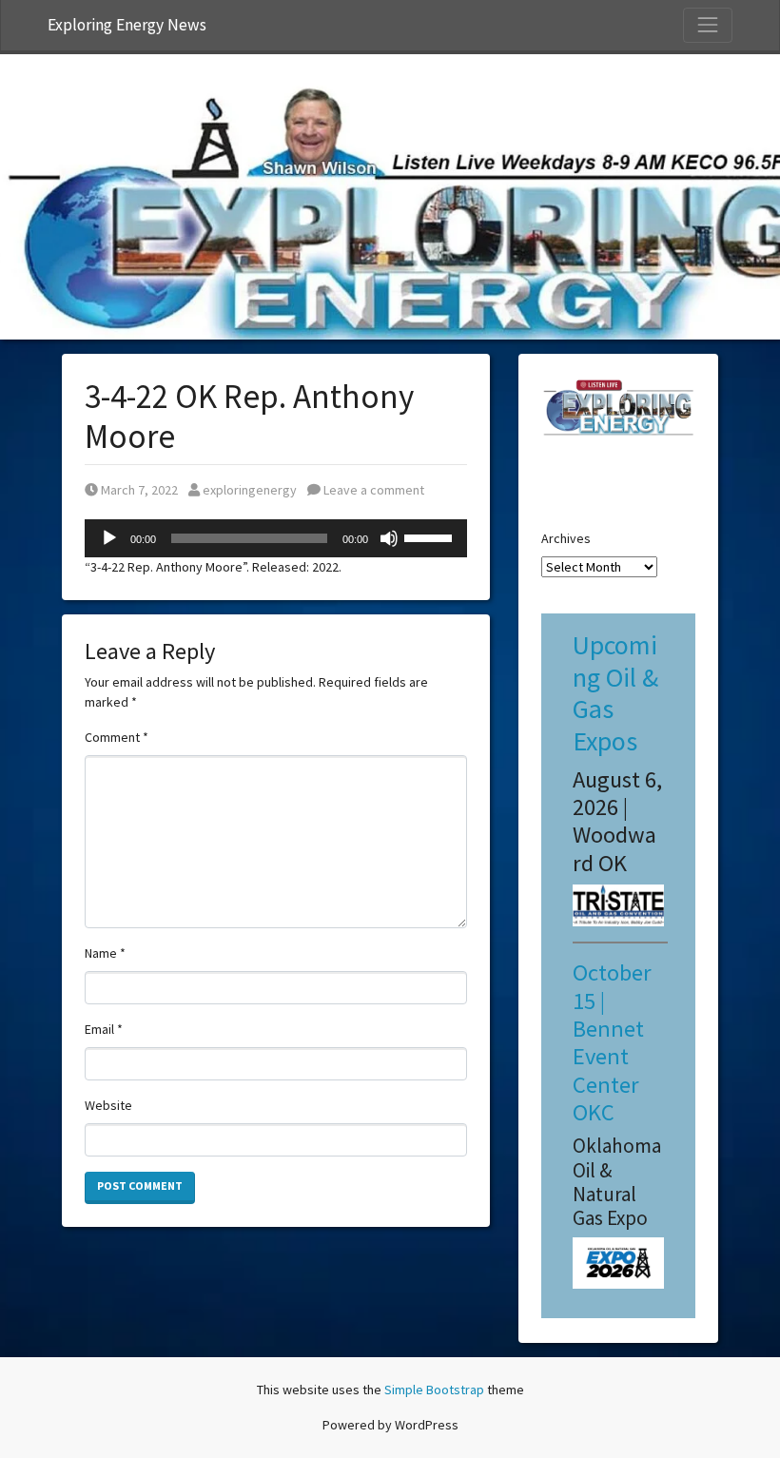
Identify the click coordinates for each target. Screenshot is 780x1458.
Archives (566, 538)
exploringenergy (249, 489)
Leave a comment (372, 489)
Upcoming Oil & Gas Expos (615, 693)
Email (104, 1029)
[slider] (431, 536)
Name (105, 953)
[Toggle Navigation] (707, 25)
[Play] (109, 538)
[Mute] (389, 538)
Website (108, 1105)
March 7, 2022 (139, 489)
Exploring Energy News (127, 24)
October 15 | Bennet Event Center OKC (612, 1042)
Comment (116, 737)
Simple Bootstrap (434, 1389)
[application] (276, 538)
